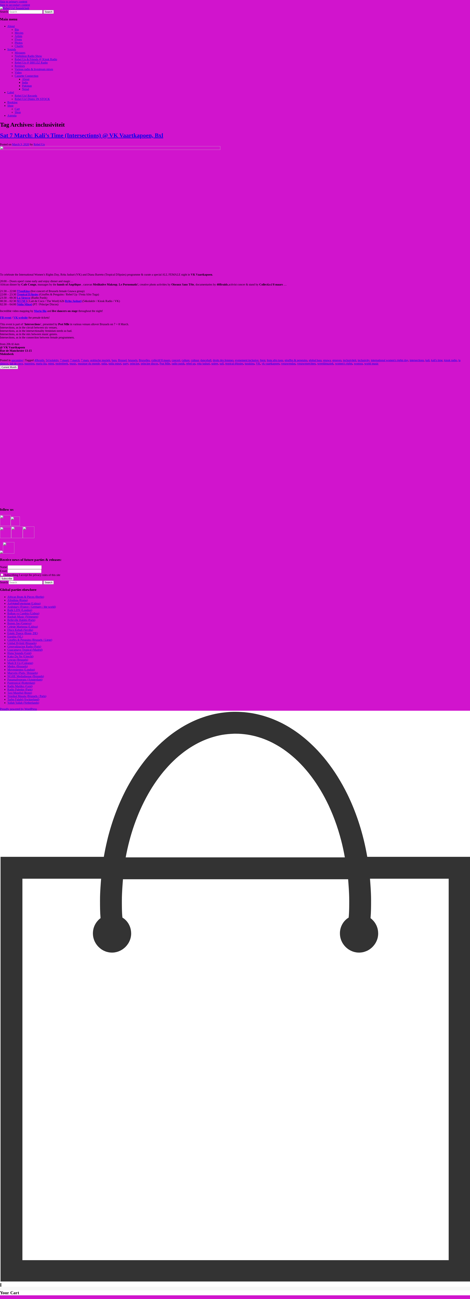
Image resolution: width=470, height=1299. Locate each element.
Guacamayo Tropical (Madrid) (25, 649)
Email (3, 570)
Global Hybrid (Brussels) (22, 643)
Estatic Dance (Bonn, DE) (22, 633)
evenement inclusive (246, 360)
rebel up (191, 363)
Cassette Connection (26, 75)
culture (185, 360)
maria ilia (41, 363)
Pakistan (27, 85)
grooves (336, 360)
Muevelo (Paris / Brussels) (22, 673)
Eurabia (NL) (15, 636)
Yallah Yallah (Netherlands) (23, 702)
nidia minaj (115, 363)
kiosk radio (450, 360)
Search (4, 11)
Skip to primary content (13, 1)
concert (176, 360)
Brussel (122, 360)
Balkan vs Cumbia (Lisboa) (23, 613)
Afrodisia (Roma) (17, 600)
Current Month (9, 367)
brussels (132, 360)
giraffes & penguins (296, 360)
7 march (74, 360)
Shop (10, 105)
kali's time (437, 360)
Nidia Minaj (24, 304)
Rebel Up (39, 144)
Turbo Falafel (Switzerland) (23, 699)
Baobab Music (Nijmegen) (22, 616)
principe (134, 363)
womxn (358, 363)
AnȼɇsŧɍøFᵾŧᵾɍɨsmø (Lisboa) (24, 603)
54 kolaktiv (52, 360)
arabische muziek (100, 360)
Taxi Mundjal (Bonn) (19, 692)
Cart (17, 108)
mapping (29, 363)
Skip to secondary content (15, 4)
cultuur (195, 360)
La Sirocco (23, 297)
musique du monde (89, 363)
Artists (18, 36)
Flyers (18, 39)
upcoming (17, 360)
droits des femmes (223, 360)
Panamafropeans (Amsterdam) (24, 679)
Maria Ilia (40, 311)
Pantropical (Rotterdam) (21, 682)
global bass (315, 360)
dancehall (205, 360)
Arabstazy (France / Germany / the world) (31, 606)
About (11, 26)
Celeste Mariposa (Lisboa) (22, 626)
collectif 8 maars (160, 360)
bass (114, 360)
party (126, 363)
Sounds (11, 49)
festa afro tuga (275, 360)
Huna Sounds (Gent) (19, 653)
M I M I (22, 301)
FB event (5, 317)
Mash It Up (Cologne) (20, 663)
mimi (51, 363)
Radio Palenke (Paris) (19, 689)
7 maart (64, 360)
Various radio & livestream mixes (34, 69)
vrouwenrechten (306, 363)
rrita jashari (203, 363)
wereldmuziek (325, 363)
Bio (17, 29)
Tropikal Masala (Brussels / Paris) (26, 696)
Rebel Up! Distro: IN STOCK (32, 99)
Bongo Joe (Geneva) (19, 623)
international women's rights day (389, 360)
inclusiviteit (349, 360)
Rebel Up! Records (26, 95)
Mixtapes (20, 52)
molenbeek (61, 363)
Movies (19, 32)
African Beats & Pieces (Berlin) (25, 596)
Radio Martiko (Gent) (19, 686)
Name (3, 567)
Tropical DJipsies (27, 294)
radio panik (178, 363)
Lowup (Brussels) (17, 659)
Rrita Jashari (73, 301)
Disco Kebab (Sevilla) (20, 629)
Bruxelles (144, 360)
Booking (12, 102)
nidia (104, 363)
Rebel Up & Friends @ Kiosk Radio (36, 59)
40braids (39, 360)
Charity (19, 46)
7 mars (85, 360)
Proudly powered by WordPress (18, 709)
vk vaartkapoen (271, 363)
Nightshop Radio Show (28, 56)
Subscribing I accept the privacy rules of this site (32, 575)
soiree (214, 363)
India (25, 82)
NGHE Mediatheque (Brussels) (25, 676)
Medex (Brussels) (17, 666)
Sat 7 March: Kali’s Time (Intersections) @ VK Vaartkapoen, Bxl (81, 135)
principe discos (149, 363)
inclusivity (363, 360)
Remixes (20, 65)
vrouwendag (288, 363)
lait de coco (16, 363)
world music (371, 363)
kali (427, 360)
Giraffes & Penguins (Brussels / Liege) (29, 639)
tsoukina (249, 363)
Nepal (25, 89)
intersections (417, 360)
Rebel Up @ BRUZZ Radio (31, 62)
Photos (19, 42)
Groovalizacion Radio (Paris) (24, 646)
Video (18, 72)
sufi (222, 363)
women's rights (343, 363)
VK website (20, 317)
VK (258, 363)
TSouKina (23, 291)
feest (262, 360)
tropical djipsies (234, 363)
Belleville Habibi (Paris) (21, 620)
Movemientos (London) (21, 669)
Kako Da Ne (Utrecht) (20, 656)
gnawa (327, 360)
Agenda (12, 115)
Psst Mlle (165, 363)
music (73, 363)
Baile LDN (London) (19, 610)
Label (10, 92)
